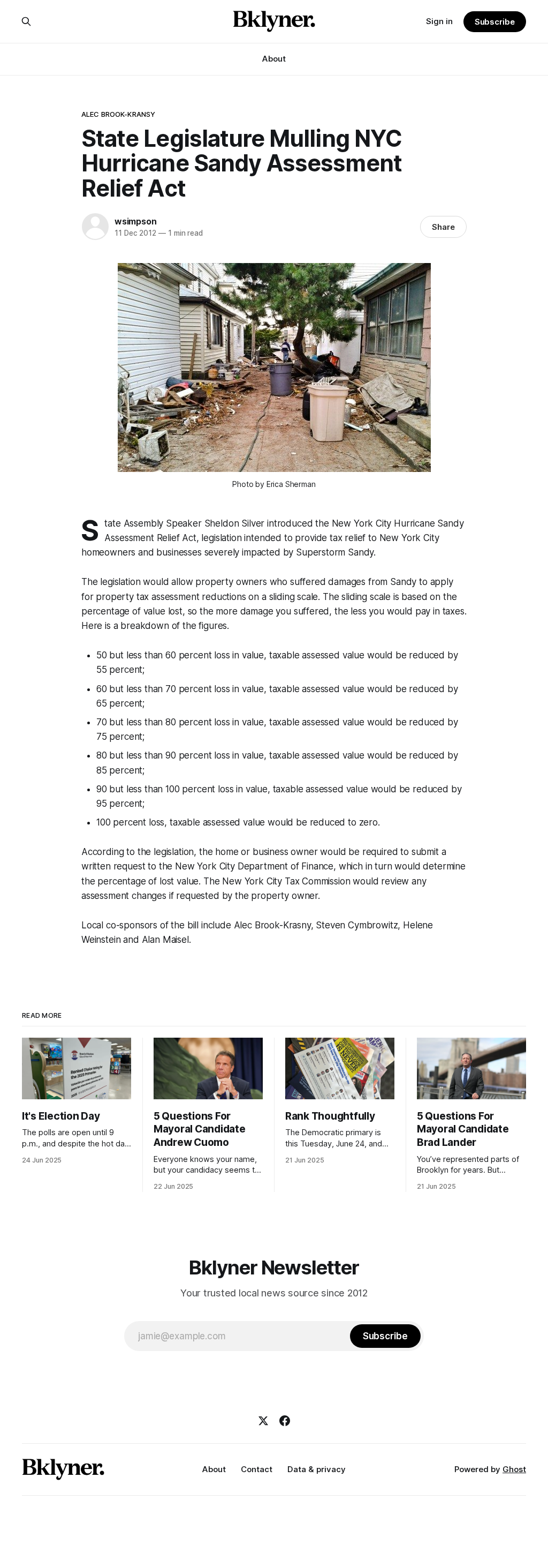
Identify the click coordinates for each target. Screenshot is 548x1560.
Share (443, 227)
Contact (256, 1469)
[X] (263, 1420)
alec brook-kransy (118, 114)
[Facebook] (284, 1420)
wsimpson (135, 221)
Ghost (514, 1469)
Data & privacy (316, 1469)
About (274, 59)
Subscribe (495, 22)
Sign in (439, 21)
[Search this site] (26, 21)
